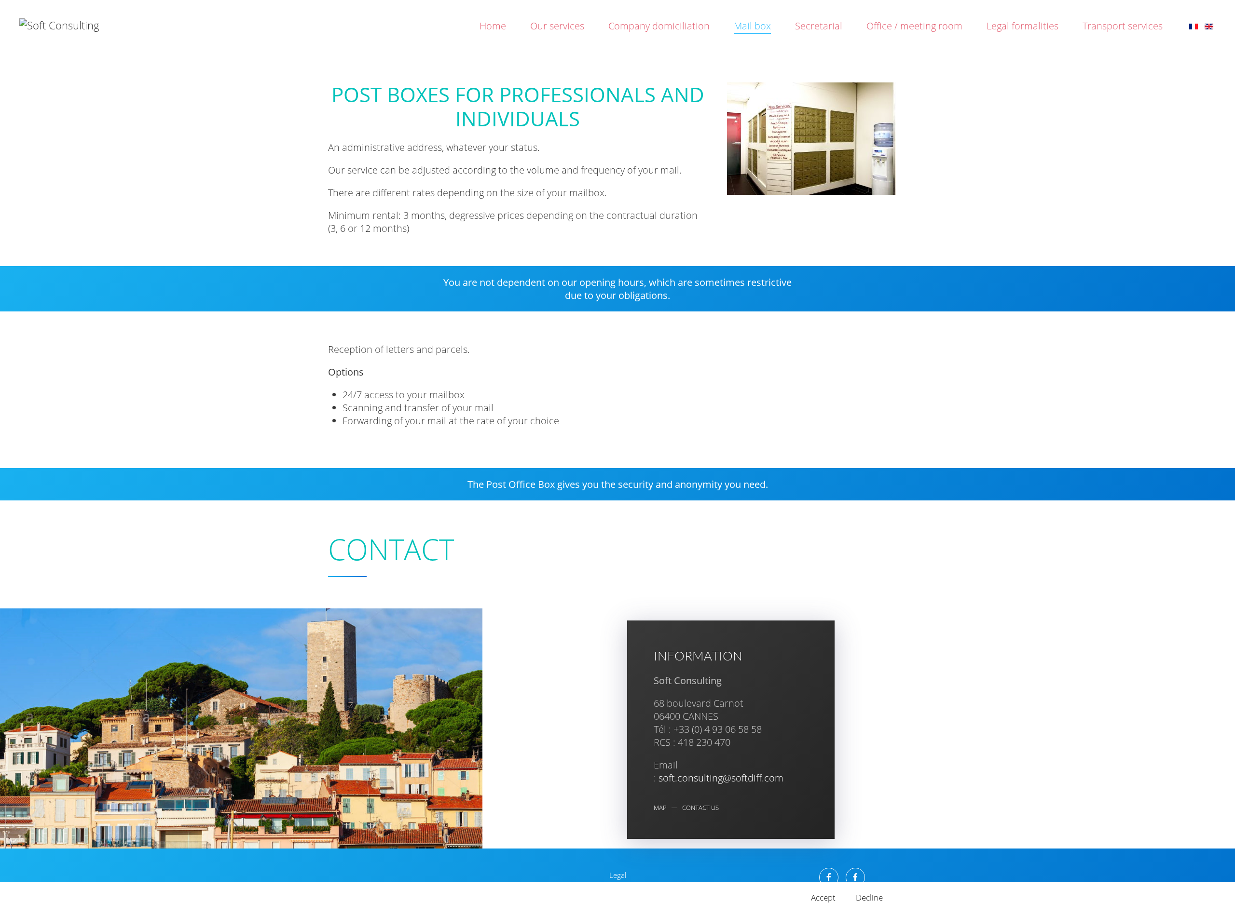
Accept (823, 897)
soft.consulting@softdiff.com (721, 777)
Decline (869, 897)
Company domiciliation (659, 25)
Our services (557, 25)
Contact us (700, 808)
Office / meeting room (914, 25)
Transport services (1123, 25)
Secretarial (818, 25)
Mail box (752, 25)
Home (493, 25)
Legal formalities (1022, 25)
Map (660, 808)
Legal (617, 875)
